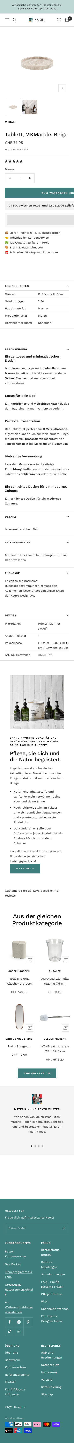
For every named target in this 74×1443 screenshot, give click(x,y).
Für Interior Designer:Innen (51, 1318)
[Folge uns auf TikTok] (9, 1331)
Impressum (49, 1372)
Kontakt (10, 1382)
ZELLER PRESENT (55, 1039)
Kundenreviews (16, 1367)
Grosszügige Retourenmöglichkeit (19, 1289)
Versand (46, 1379)
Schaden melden (53, 1274)
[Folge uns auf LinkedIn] (18, 1331)
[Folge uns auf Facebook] (9, 1322)
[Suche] (14, 20)
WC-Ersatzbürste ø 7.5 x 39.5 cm (55, 1049)
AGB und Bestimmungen (51, 1355)
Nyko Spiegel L (19, 1046)
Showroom (50, 252)
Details (11, 516)
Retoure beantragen (49, 1264)
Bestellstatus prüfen (50, 1252)
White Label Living (19, 1039)
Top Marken (13, 1264)
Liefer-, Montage (20, 232)
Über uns (11, 1352)
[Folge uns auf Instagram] (18, 1322)
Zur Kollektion (37, 1073)
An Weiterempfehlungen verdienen (19, 1307)
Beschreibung (16, 349)
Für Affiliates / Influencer (15, 1392)
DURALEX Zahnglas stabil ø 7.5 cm (55, 981)
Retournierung (51, 1387)
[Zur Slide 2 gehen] (35, 1146)
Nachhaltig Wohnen (55, 1308)
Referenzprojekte (17, 1374)
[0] (59, 20)
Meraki (10, 122)
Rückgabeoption (49, 232)
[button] (14, 161)
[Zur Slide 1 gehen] (31, 1146)
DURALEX (55, 971)
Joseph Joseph (19, 971)
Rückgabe (12, 573)
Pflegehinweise (17, 542)
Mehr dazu (50, 8)
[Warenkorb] (67, 20)
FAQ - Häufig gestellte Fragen (52, 1284)
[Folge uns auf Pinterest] (28, 1322)
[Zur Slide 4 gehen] (42, 1146)
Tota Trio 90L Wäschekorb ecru (19, 981)
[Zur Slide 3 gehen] (38, 1146)
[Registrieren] (63, 1228)
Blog (44, 1301)
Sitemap (47, 1394)
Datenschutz (50, 1364)
